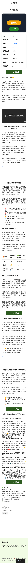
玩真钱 (14, 29)
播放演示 (14, 23)
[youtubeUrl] (15, 499)
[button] (2, 3)
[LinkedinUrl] (6, 501)
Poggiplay (14, 43)
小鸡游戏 (14, 3)
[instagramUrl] (6, 499)
